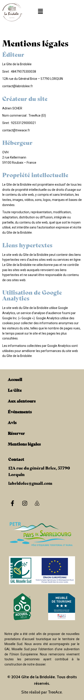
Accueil (15, 379)
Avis (12, 422)
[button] (40, 12)
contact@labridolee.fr (17, 86)
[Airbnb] (37, 503)
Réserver (16, 433)
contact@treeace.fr (16, 130)
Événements (20, 411)
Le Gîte (15, 390)
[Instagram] (24, 503)
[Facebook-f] (12, 503)
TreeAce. (55, 692)
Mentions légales (24, 444)
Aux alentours (22, 401)
